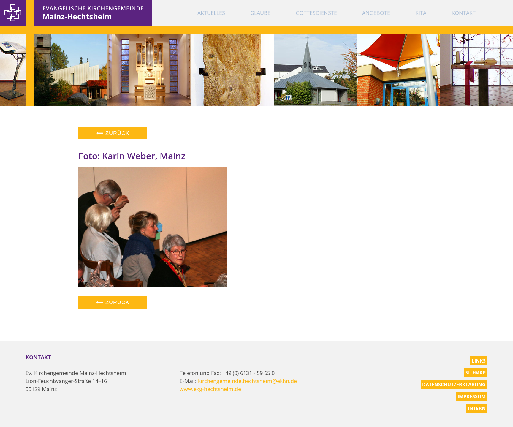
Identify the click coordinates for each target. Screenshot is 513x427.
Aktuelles (211, 12)
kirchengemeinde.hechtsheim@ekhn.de (247, 381)
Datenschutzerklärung (454, 384)
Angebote (376, 12)
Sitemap (476, 372)
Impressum (471, 396)
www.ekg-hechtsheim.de (210, 389)
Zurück (116, 133)
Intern (477, 408)
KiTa (420, 12)
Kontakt (464, 12)
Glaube (260, 12)
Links (479, 361)
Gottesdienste (316, 12)
